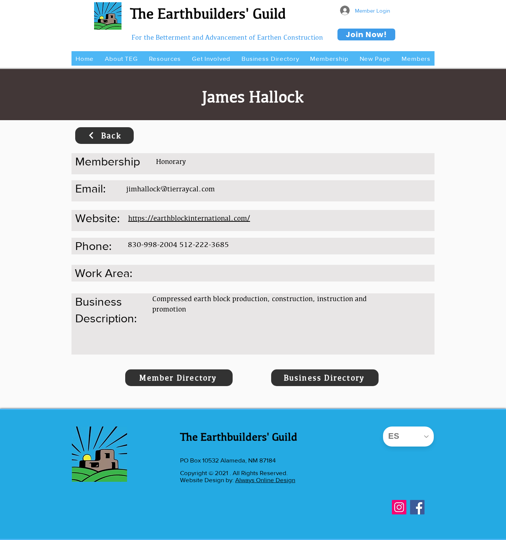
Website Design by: (207, 479)
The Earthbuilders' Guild (208, 13)
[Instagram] (399, 507)
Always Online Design (265, 479)
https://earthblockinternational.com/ (189, 218)
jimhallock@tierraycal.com (170, 189)
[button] (121, 58)
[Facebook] (417, 507)
